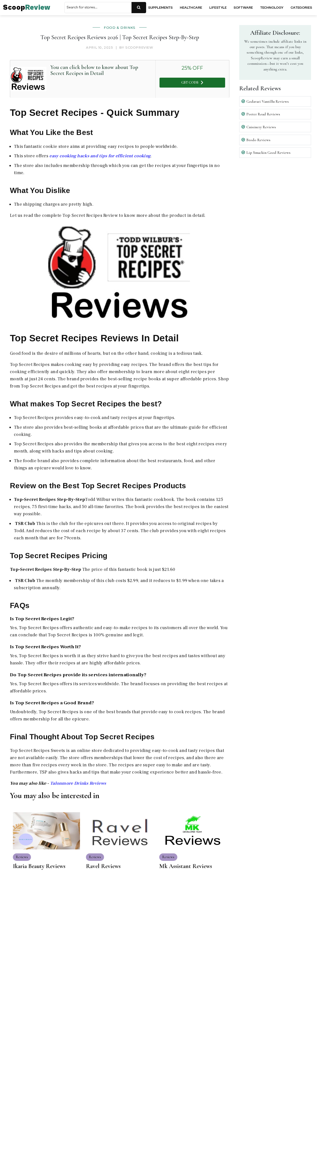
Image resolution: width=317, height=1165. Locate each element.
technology (271, 7)
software (243, 7)
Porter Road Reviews (263, 114)
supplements (160, 7)
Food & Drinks (119, 28)
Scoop (27, 7)
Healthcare (191, 7)
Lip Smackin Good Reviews (268, 152)
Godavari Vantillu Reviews (267, 101)
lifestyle (218, 7)
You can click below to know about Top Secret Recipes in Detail (94, 70)
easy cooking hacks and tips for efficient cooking (100, 156)
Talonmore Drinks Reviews (78, 783)
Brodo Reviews (258, 139)
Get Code (189, 82)
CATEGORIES (301, 7)
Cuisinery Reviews (261, 127)
